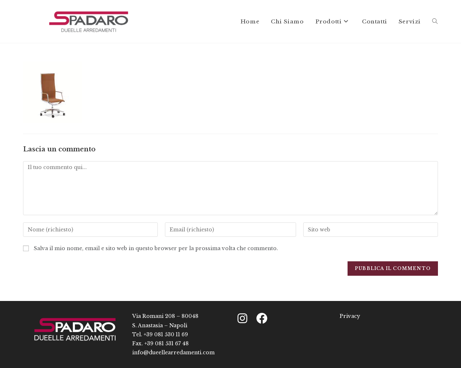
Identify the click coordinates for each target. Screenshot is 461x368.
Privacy (350, 316)
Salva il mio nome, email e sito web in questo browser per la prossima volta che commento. (156, 248)
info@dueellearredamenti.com (173, 352)
